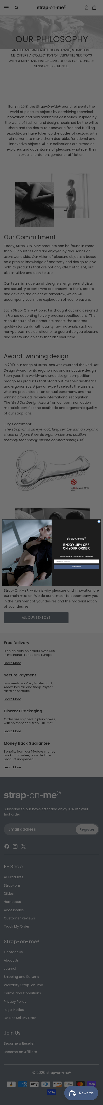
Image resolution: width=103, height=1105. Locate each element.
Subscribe (76, 566)
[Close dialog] (99, 521)
